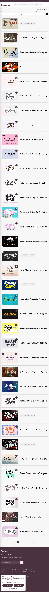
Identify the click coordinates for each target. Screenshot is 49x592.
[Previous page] (14, 542)
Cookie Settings (45, 589)
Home (2, 8)
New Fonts (3, 571)
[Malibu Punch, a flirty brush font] (10, 270)
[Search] (33, 4)
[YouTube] (10, 554)
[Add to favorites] (16, 20)
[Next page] (33, 542)
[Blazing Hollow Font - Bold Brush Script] (10, 415)
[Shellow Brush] (10, 386)
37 (30, 542)
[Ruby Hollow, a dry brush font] (10, 517)
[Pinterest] (6, 554)
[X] (8, 554)
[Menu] (46, 5)
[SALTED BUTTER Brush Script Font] (10, 96)
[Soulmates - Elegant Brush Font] (10, 139)
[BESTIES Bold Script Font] (10, 110)
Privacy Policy (24, 571)
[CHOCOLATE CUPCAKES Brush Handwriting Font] (10, 168)
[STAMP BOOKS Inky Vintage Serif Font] (10, 125)
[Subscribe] (21, 562)
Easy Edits (13, 573)
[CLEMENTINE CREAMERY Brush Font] (10, 226)
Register (33, 571)
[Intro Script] (10, 314)
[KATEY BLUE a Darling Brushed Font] (10, 212)
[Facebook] (4, 554)
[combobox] (23, 4)
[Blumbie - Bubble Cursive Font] (10, 299)
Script (6, 8)
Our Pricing (13, 569)
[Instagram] (1, 554)
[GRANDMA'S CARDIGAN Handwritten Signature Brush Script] (10, 81)
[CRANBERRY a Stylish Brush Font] (10, 531)
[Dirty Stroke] (10, 444)
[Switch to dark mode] (43, 5)
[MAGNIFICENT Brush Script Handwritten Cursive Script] (10, 154)
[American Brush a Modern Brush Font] (10, 256)
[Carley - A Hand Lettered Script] (10, 52)
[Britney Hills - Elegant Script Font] (10, 459)
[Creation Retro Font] (10, 23)
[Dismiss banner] (46, 1)
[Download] (13, 20)
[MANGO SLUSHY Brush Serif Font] (10, 401)
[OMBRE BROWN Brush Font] (10, 502)
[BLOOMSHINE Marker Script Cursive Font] (10, 357)
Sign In (32, 569)
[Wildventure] (10, 241)
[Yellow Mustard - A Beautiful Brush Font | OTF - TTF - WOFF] (10, 328)
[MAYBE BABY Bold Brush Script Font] (10, 197)
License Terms (24, 569)
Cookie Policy (24, 573)
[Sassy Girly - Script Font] (10, 473)
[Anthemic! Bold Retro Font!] (10, 38)
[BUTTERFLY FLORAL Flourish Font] (10, 488)
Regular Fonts (4, 573)
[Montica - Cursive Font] (10, 372)
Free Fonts (3, 569)
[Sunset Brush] (10, 67)
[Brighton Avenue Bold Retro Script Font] (10, 285)
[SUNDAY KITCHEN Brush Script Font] (10, 183)
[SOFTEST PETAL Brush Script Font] (10, 430)
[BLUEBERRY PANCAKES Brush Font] (10, 343)
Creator (12, 571)
